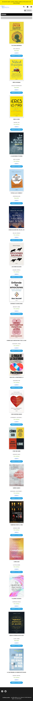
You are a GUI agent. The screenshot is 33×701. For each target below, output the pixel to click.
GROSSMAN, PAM (16, 380)
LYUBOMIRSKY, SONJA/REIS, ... (16, 417)
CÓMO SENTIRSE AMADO (16, 414)
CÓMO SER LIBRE (16, 451)
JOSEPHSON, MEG (16, 196)
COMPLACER (16, 561)
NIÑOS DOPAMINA (16, 82)
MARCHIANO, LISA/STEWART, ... (16, 491)
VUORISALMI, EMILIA (16, 601)
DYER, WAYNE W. (16, 48)
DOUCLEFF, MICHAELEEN (17, 85)
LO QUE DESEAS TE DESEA (16, 156)
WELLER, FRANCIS (16, 233)
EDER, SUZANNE (16, 159)
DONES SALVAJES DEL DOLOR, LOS (16, 229)
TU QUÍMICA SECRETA (16, 598)
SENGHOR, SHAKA (16, 454)
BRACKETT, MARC (16, 306)
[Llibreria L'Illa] (4, 7)
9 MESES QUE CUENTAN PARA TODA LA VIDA (16, 340)
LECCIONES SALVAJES (16, 266)
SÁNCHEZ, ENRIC (16, 528)
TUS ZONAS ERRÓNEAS (16, 45)
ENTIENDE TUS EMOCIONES (16, 303)
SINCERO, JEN (16, 122)
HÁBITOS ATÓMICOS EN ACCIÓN (16, 635)
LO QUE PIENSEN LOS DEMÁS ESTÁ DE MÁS (16, 672)
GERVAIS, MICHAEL (16, 675)
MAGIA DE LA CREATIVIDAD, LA (16, 377)
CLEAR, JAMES (17, 638)
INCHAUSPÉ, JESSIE (16, 343)
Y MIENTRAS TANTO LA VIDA (16, 524)
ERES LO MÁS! (16, 119)
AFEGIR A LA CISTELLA (16, 55)
